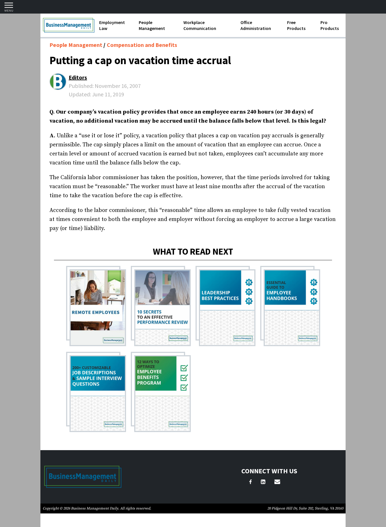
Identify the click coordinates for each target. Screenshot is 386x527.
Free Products (296, 25)
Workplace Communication (199, 25)
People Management (152, 25)
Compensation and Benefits (142, 44)
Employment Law (112, 25)
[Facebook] (250, 482)
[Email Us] (277, 482)
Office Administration (255, 25)
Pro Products (329, 25)
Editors (78, 77)
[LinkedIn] (263, 482)
